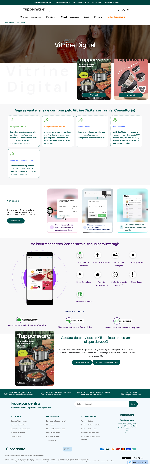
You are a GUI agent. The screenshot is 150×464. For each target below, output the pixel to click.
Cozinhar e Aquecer (70, 17)
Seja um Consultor (18, 425)
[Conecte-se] (124, 10)
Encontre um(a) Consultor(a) (106, 362)
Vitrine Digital (96, 2)
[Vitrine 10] (94, 108)
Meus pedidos (51, 425)
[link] (127, 415)
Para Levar (51, 17)
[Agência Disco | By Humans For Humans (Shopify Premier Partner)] (133, 458)
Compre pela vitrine (82, 362)
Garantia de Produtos (90, 433)
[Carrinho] (128, 10)
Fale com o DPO (52, 436)
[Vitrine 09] (131, 108)
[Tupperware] (34, 9)
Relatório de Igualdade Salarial (90, 438)
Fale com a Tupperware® (56, 421)
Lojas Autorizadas (53, 433)
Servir (87, 17)
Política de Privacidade (90, 425)
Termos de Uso (87, 421)
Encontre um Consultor (81, 2)
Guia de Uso (16, 436)
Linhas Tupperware (116, 17)
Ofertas (24, 17)
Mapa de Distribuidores (55, 429)
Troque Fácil (51, 440)
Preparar (98, 17)
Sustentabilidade (18, 433)
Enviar (133, 404)
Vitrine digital (15, 221)
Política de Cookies (89, 429)
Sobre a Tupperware (63, 2)
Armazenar (36, 17)
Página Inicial (9, 22)
